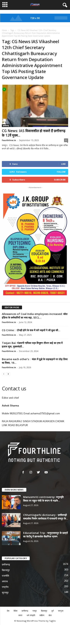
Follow (61, 171)
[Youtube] (46, 472)
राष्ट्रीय (5, 587)
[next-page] (8, 374)
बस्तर (20, 615)
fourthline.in (9, 140)
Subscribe (60, 179)
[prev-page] (4, 374)
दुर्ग (53, 610)
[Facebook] (24, 472)
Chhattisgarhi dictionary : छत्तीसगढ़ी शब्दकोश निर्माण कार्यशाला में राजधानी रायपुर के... (45, 516)
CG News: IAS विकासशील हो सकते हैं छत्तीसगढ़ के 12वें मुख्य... (33, 133)
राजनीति (5, 575)
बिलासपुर (6, 570)
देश (8, 610)
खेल (50, 615)
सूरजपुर (5, 592)
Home (4, 30)
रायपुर (34, 610)
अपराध (5, 581)
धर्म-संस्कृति (31, 615)
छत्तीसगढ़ (6, 125)
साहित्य (41, 615)
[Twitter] (39, 472)
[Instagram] (31, 472)
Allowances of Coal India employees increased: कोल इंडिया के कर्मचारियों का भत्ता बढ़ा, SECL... (34, 315)
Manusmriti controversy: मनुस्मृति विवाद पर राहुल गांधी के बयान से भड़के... (43, 498)
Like (63, 164)
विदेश (15, 610)
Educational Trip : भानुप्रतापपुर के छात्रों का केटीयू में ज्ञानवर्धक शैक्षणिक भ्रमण (45, 534)
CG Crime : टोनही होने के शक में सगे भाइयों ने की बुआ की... (31, 330)
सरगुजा (60, 610)
